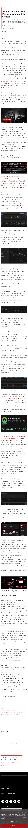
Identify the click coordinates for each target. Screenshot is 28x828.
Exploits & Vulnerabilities (6, 712)
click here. (9, 699)
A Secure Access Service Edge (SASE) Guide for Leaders (13, 762)
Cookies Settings (14, 821)
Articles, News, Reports (6, 714)
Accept (14, 825)
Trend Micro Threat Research (17, 436)
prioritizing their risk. (16, 208)
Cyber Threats (17, 714)
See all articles (4, 765)
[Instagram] (14, 801)
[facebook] (6, 801)
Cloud (2, 710)
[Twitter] (10, 801)
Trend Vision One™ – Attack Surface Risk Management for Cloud (13, 179)
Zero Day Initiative (10, 438)
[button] (14, 743)
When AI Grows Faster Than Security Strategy (11, 755)
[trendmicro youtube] (18, 801)
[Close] (26, 810)
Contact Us (14, 743)
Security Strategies (18, 712)
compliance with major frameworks (16, 398)
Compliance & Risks (10, 710)
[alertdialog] (14, 818)
